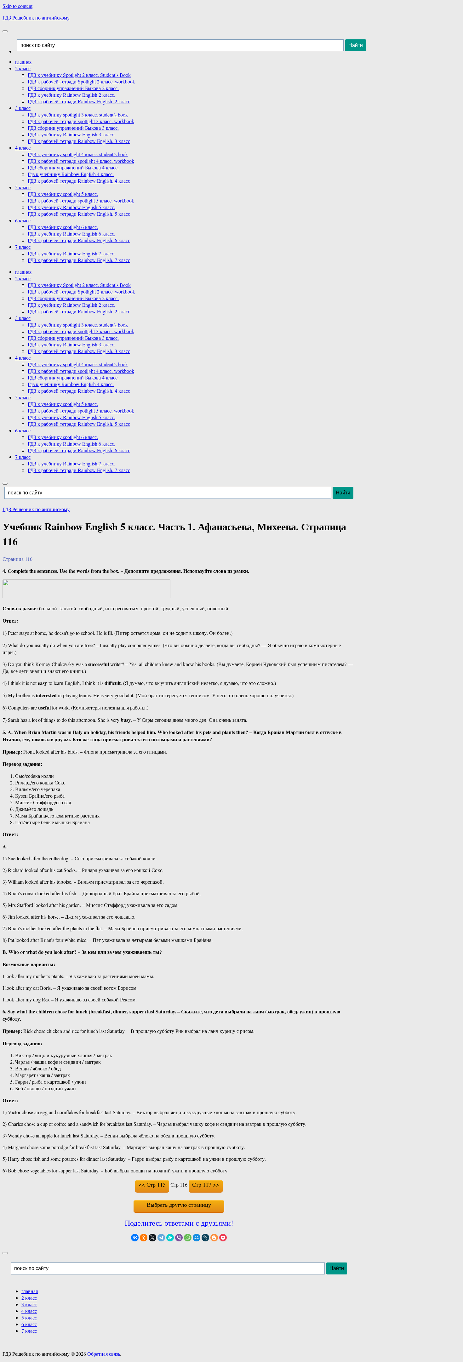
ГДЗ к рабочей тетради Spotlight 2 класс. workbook (81, 81)
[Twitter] (152, 1237)
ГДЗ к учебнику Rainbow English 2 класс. (71, 94)
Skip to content (17, 6)
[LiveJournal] (205, 1237)
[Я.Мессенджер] (170, 1237)
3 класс (23, 108)
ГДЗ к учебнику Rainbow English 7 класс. (71, 253)
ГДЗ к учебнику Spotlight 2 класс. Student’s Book (79, 74)
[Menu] (5, 31)
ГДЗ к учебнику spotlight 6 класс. (63, 227)
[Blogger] (214, 1237)
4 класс (23, 147)
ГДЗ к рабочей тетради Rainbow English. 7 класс (79, 260)
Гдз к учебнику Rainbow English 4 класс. (71, 174)
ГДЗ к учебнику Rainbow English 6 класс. (71, 233)
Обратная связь (103, 1353)
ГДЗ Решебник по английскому (36, 17)
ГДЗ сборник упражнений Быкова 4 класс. (73, 167)
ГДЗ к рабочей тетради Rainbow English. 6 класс (79, 240)
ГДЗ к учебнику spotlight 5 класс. (63, 194)
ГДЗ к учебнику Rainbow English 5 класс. (71, 207)
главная (23, 61)
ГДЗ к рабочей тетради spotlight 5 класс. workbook (81, 200)
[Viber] (179, 1237)
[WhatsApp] (187, 1237)
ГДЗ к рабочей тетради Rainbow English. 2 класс (79, 101)
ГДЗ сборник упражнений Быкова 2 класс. (73, 88)
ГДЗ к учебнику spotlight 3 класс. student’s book (78, 114)
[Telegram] (161, 1237)
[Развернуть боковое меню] (5, 1253)
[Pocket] (223, 1237)
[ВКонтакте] (135, 1237)
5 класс (23, 187)
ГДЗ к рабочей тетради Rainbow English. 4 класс (79, 180)
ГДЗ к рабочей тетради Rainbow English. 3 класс (79, 141)
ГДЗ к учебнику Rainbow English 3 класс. (71, 134)
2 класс (23, 68)
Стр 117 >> (205, 1184)
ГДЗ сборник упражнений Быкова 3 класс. (73, 127)
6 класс (23, 220)
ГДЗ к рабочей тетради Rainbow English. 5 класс (79, 213)
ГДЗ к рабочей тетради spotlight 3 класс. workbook (81, 121)
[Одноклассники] (143, 1237)
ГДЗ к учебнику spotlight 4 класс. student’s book (78, 154)
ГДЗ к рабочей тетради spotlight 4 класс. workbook (81, 160)
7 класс (23, 246)
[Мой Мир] (196, 1237)
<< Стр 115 (152, 1184)
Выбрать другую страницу (179, 1204)
